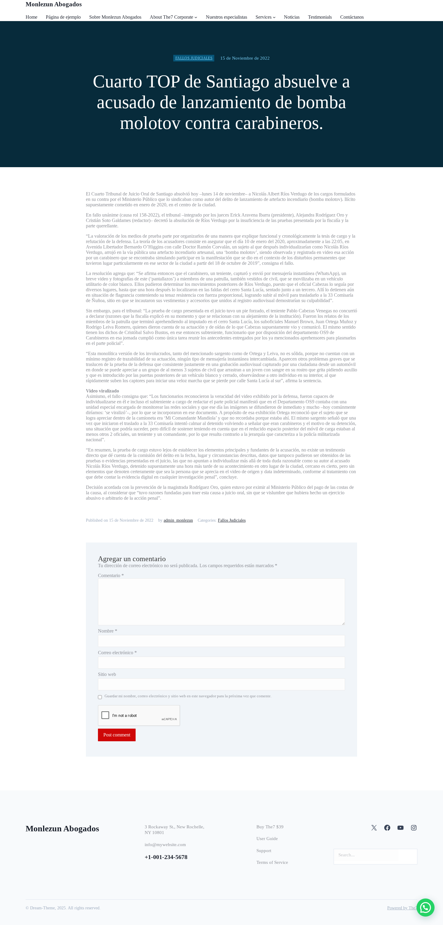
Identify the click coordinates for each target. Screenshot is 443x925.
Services (264, 17)
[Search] (409, 855)
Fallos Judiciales (193, 58)
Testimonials (320, 17)
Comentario (111, 575)
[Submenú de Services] (274, 17)
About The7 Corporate (171, 17)
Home (31, 17)
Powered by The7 (402, 908)
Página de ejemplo (63, 17)
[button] (425, 907)
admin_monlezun (178, 520)
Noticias (292, 17)
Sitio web (107, 674)
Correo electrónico (117, 652)
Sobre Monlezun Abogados (115, 17)
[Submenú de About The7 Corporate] (195, 17)
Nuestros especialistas (226, 17)
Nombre (107, 630)
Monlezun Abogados (54, 4)
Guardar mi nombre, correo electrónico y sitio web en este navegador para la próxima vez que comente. (188, 696)
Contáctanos (352, 17)
